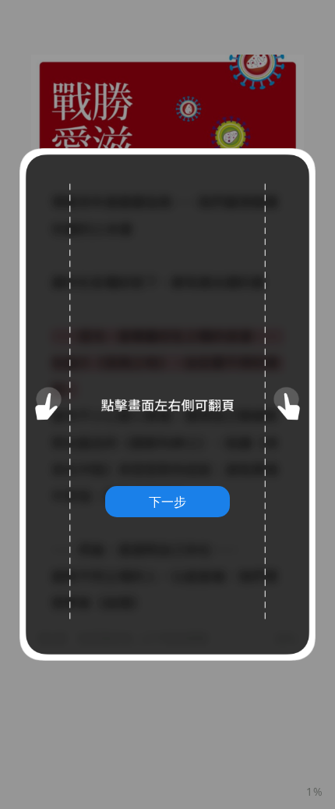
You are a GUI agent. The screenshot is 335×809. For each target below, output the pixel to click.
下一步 (167, 501)
